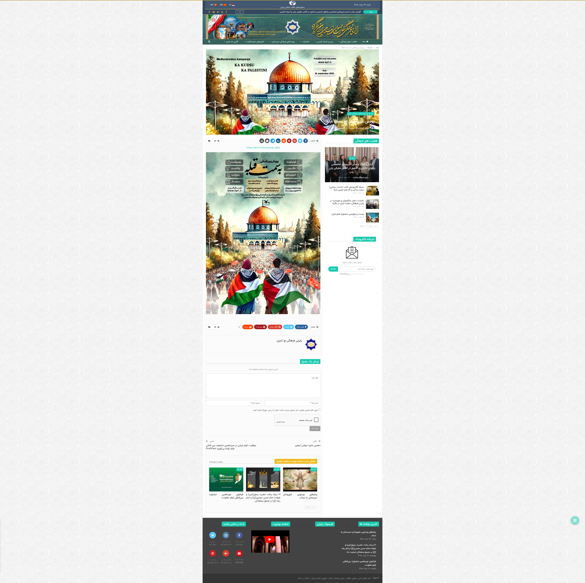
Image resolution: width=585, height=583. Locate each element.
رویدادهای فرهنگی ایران (357, 113)
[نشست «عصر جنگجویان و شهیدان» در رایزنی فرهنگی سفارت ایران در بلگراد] (372, 204)
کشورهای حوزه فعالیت (255, 41)
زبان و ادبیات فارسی (325, 41)
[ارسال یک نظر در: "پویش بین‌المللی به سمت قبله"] (209, 140)
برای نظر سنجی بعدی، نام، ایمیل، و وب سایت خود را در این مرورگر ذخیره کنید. (285, 410)
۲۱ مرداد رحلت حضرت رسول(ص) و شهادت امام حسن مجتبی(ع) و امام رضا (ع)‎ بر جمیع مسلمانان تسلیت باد (359, 548)
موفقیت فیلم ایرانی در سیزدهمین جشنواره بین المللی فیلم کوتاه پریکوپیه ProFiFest (231, 447)
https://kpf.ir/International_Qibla (263, 148)
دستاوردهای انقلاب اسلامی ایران (292, 7)
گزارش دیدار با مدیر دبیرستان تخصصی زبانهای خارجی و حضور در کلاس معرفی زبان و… (352, 168)
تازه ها (371, 113)
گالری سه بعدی (232, 41)
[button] (575, 520)
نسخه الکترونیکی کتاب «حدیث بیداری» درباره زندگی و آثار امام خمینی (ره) (330, 11)
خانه (363, 41)
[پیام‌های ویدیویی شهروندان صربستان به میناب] (300, 479)
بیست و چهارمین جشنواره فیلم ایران (348, 214)
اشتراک (333, 269)
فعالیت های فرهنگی (348, 41)
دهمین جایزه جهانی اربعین (307, 445)
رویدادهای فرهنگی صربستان (283, 41)
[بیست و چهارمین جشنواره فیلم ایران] (372, 217)
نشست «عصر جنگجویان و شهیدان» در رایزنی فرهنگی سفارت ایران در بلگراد (347, 202)
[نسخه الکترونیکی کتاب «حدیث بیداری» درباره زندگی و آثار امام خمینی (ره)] (372, 190)
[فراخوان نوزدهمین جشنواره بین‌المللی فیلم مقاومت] (226, 479)
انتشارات (305, 41)
